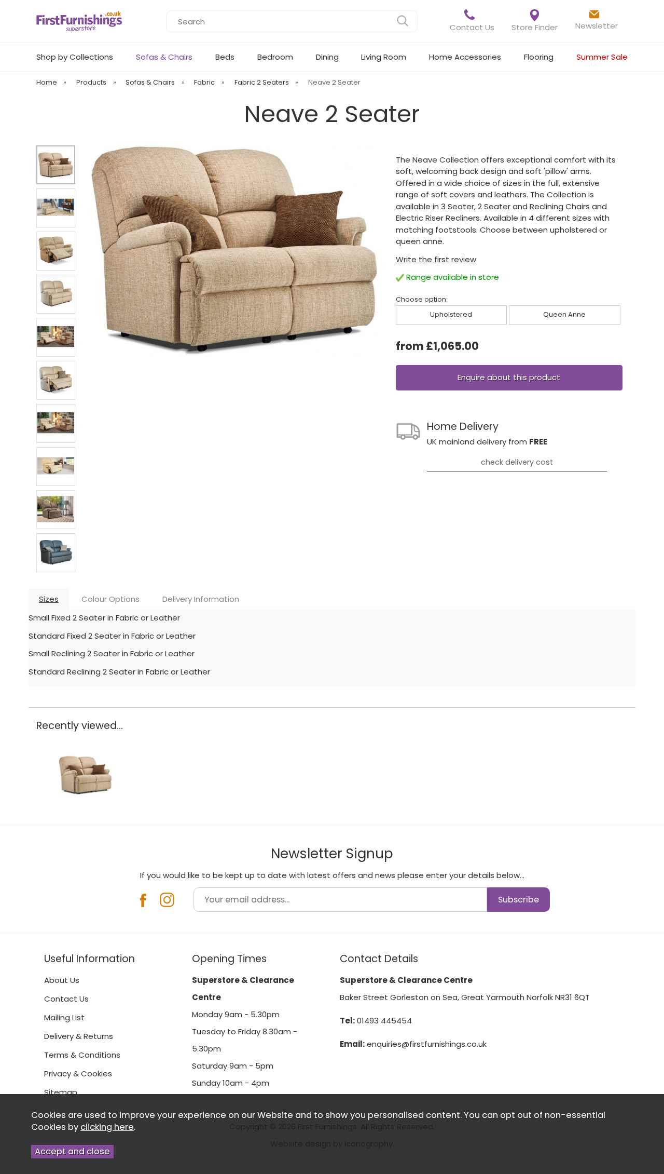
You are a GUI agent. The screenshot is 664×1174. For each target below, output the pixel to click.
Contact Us (472, 27)
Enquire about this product (509, 377)
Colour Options (110, 598)
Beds (224, 56)
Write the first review (436, 259)
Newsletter (596, 25)
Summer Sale (602, 56)
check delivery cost (517, 462)
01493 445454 (384, 1020)
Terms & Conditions (82, 1054)
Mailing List (64, 1017)
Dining (327, 56)
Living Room (383, 56)
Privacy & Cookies (78, 1073)
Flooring (539, 56)
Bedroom (275, 56)
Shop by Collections (74, 56)
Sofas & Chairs (164, 56)
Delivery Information (200, 598)
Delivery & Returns (78, 1036)
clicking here (107, 1127)
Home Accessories (465, 56)
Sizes (49, 598)
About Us (61, 980)
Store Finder (534, 27)
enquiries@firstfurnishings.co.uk (427, 1043)
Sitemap (60, 1092)
